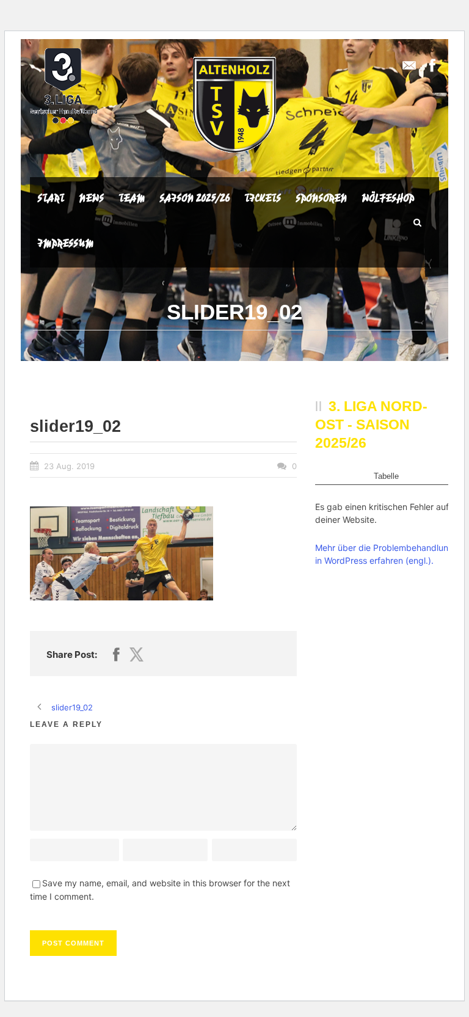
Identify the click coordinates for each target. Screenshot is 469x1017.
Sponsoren (321, 198)
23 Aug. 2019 (69, 466)
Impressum (65, 243)
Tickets (262, 198)
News (91, 198)
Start (50, 198)
